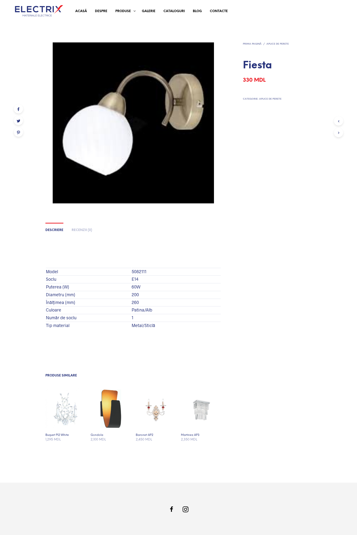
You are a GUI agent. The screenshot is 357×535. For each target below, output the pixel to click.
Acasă (81, 11)
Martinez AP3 (190, 435)
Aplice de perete (277, 44)
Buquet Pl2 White (57, 435)
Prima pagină (252, 44)
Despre (101, 11)
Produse (123, 11)
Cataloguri (174, 11)
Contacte (219, 11)
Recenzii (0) (82, 230)
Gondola (97, 435)
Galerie (148, 11)
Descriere (54, 230)
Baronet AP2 (144, 435)
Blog (197, 11)
